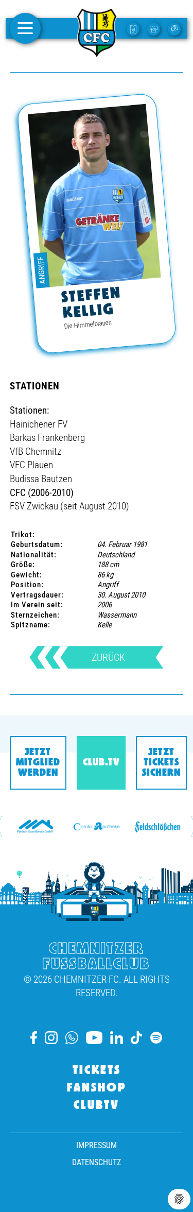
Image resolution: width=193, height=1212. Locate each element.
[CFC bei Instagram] (51, 1037)
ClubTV (96, 1106)
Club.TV (101, 763)
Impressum (96, 1145)
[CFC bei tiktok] (136, 1037)
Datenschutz (96, 1162)
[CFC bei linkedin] (116, 1037)
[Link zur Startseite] (96, 53)
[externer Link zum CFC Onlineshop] (155, 28)
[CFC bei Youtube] (94, 1037)
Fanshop (97, 1088)
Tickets (97, 1071)
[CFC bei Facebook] (33, 1037)
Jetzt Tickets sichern (161, 762)
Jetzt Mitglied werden (38, 762)
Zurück (108, 657)
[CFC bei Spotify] (156, 1037)
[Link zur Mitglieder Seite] (175, 28)
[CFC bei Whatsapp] (71, 1037)
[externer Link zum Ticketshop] (134, 28)
